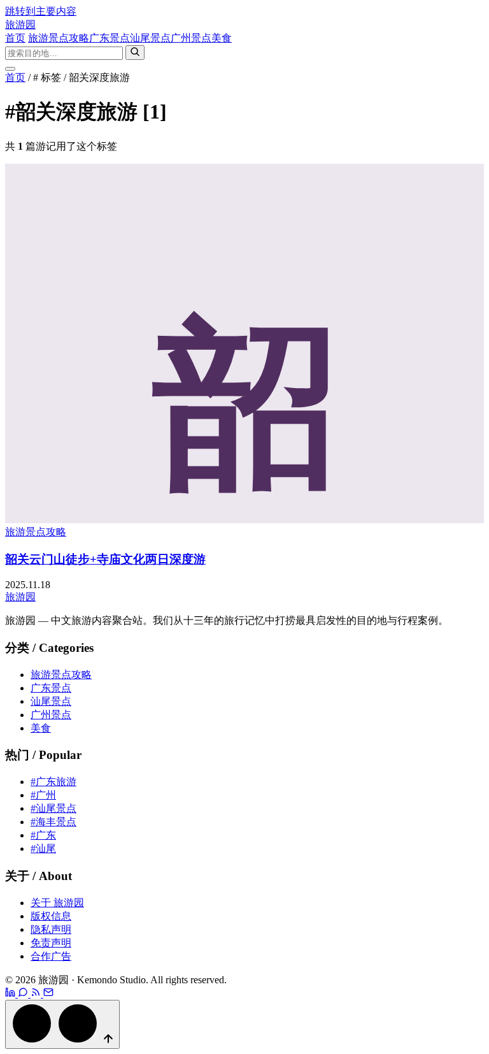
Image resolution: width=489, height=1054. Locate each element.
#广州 (43, 795)
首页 (15, 37)
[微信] (24, 993)
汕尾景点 (150, 37)
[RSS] (37, 993)
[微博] (11, 993)
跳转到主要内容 (40, 11)
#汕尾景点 (53, 808)
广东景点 (109, 37)
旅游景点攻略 (58, 37)
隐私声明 (51, 929)
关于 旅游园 (57, 902)
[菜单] (10, 69)
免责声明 (51, 942)
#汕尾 (43, 848)
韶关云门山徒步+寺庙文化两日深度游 (105, 559)
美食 (221, 37)
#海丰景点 (53, 821)
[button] (62, 1024)
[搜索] (135, 52)
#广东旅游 (53, 781)
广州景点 (191, 37)
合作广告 (51, 956)
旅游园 (20, 24)
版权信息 (51, 916)
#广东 (43, 835)
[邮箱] (48, 993)
